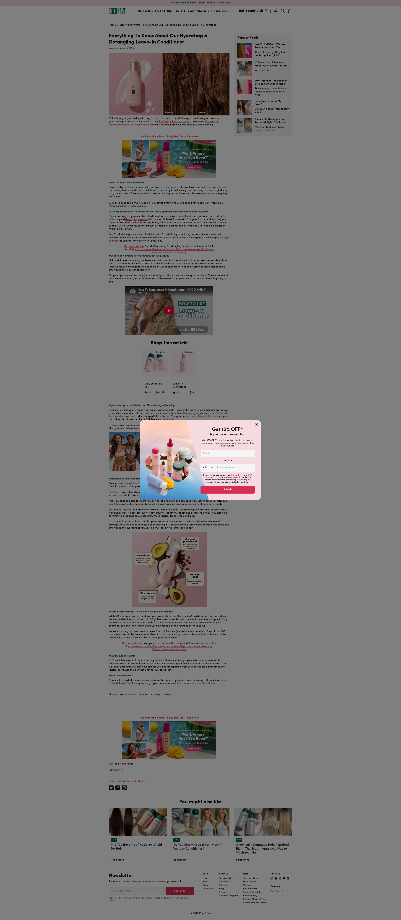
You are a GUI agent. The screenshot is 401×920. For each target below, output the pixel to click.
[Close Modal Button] (256, 423)
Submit (227, 489)
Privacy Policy (237, 475)
